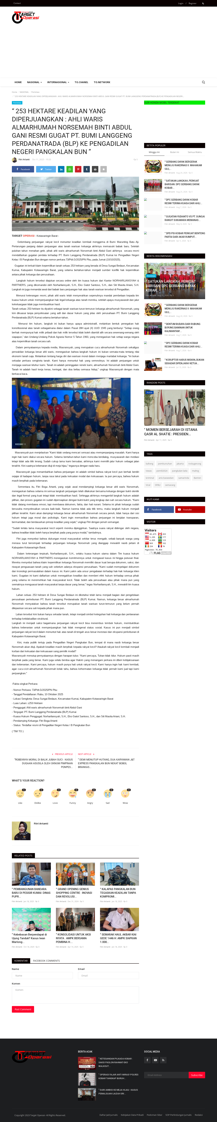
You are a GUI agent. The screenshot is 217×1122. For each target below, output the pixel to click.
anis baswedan (166, 477)
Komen (16, 983)
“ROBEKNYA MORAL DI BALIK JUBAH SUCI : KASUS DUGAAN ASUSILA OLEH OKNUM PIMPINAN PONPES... (43, 763)
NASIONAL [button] (33, 82)
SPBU (157, 484)
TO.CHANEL (81, 82)
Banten (197, 477)
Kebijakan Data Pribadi (132, 1114)
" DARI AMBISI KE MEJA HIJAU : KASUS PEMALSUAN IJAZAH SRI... (118, 1092)
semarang (170, 484)
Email (81, 969)
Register (192, 3)
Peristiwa (35, 92)
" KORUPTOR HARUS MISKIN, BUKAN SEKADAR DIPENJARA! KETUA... (184, 361)
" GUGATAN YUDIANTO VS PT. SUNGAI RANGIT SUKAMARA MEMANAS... (185, 218)
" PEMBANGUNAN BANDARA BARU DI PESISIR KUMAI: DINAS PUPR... (31, 892)
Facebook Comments (46, 960)
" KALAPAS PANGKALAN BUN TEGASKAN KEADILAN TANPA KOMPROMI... (118, 892)
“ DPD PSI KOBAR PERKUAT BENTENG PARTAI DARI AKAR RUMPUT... (185, 235)
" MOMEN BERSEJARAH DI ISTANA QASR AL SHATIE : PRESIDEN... (170, 432)
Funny (73, 803)
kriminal (150, 477)
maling (195, 470)
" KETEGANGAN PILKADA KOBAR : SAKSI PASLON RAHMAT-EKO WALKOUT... (115, 1062)
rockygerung (194, 463)
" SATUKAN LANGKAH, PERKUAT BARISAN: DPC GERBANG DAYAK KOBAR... (182, 184)
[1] (203, 3)
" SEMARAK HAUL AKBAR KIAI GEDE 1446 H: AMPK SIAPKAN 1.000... (118, 938)
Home (18, 82)
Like (20, 803)
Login (180, 3)
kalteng (149, 463)
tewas (149, 470)
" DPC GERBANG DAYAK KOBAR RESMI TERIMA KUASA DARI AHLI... (183, 201)
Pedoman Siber (154, 1114)
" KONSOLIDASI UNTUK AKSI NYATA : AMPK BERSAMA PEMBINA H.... (73, 938)
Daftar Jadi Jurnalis (109, 1114)
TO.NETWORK (102, 82)
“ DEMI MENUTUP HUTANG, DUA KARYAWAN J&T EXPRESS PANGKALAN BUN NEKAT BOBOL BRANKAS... (106, 763)
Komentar (21, 960)
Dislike (37, 803)
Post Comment (23, 1009)
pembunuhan (165, 463)
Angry (90, 803)
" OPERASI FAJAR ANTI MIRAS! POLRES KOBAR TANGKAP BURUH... (118, 1076)
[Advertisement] (108, 52)
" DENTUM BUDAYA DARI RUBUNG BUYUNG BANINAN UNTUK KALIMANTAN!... (182, 328)
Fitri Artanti (24, 159)
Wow (125, 803)
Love (55, 803)
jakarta (180, 463)
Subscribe (197, 1075)
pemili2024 (161, 470)
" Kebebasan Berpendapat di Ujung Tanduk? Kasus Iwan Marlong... (29, 938)
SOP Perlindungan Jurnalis (178, 1114)
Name (15, 969)
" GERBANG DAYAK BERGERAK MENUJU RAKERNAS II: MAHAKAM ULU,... (183, 165)
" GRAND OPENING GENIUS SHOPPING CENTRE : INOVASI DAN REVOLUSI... (74, 892)
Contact (17, 3)
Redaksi (199, 1114)
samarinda (183, 477)
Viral (148, 484)
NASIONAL (24, 92)
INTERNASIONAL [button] (57, 82)
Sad (108, 803)
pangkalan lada (179, 470)
